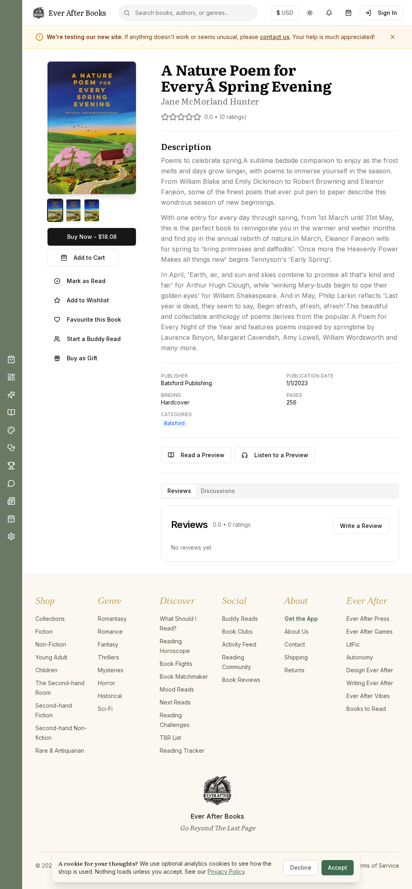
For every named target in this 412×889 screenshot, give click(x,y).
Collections (50, 618)
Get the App (301, 618)
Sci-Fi (105, 708)
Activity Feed (239, 644)
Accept (337, 867)
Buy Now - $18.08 (92, 236)
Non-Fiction (50, 644)
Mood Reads (177, 689)
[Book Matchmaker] (11, 395)
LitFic (353, 644)
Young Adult (51, 657)
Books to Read (366, 708)
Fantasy (108, 644)
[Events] (11, 519)
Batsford (174, 423)
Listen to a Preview (281, 455)
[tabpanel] (280, 533)
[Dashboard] (11, 377)
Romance (110, 631)
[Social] (11, 483)
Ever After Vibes (368, 695)
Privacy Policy (226, 871)
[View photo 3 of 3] (91, 210)
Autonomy (359, 657)
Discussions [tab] (218, 490)
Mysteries (111, 670)
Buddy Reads (240, 618)
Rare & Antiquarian (59, 750)
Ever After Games (369, 631)
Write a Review (361, 525)
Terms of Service (376, 865)
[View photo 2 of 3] (73, 210)
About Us (296, 631)
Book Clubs (237, 631)
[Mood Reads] (11, 430)
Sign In (387, 12)
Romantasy (112, 618)
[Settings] (11, 536)
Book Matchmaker (184, 676)
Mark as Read (86, 280)
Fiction (44, 631)
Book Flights (176, 663)
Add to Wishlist (88, 300)
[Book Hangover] (11, 448)
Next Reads (175, 702)
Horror (106, 683)
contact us (275, 36)
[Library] (11, 412)
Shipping (296, 657)
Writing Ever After (369, 683)
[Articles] (11, 501)
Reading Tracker (182, 750)
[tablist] (280, 491)
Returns (294, 670)
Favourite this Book (94, 319)
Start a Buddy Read (94, 338)
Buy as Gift (82, 358)
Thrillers (108, 657)
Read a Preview (203, 455)
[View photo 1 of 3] (55, 210)
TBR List (170, 737)
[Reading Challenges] (11, 466)
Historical (110, 695)
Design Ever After (369, 670)
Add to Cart (89, 257)
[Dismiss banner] (392, 37)
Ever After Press (367, 618)
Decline (300, 867)
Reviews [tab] (179, 490)
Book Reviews (241, 679)
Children (46, 670)
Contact (294, 644)
